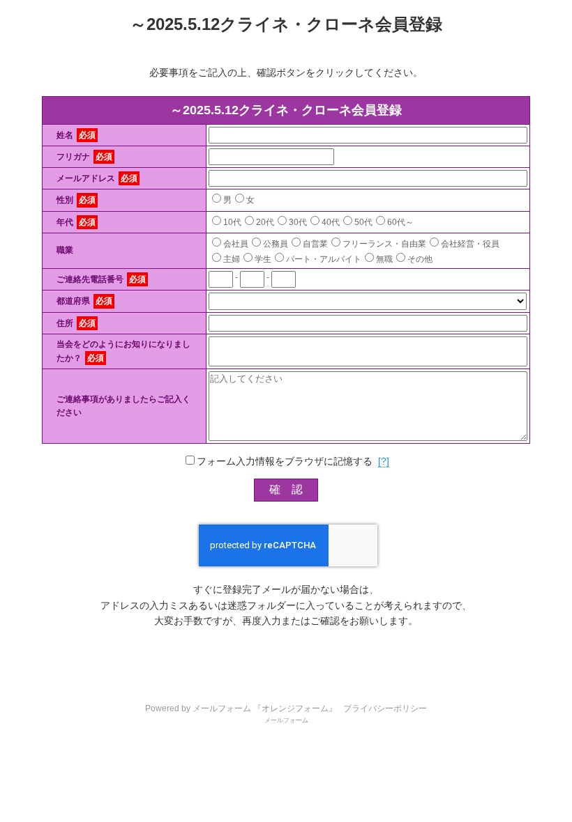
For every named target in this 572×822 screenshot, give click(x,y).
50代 (363, 222)
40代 (331, 222)
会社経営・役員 (470, 244)
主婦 (231, 259)
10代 (232, 222)
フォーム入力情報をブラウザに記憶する (284, 461)
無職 (384, 259)
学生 (263, 259)
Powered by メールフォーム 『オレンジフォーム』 (241, 708)
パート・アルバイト (323, 259)
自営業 (315, 244)
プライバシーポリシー (385, 708)
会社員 (235, 244)
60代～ (400, 222)
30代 (298, 222)
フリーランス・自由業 (384, 244)
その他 (419, 259)
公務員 (275, 244)
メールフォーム (286, 720)
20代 (265, 222)
